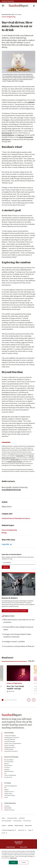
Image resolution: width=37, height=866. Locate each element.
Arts (5, 788)
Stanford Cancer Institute (14, 462)
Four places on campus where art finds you (18, 646)
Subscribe (10, 825)
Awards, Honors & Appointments (12, 743)
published (31, 102)
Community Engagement (10, 786)
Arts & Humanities (8, 762)
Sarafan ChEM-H (15, 460)
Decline (24, 862)
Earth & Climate (8, 765)
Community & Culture (9, 795)
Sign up (6, 567)
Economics (7, 767)
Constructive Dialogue (10, 736)
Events (6, 797)
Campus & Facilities (9, 745)
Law (5, 773)
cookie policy (13, 858)
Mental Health (7, 808)
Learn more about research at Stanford (14, 611)
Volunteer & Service (9, 810)
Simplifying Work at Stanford (11, 738)
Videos (3, 818)
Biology (4, 533)
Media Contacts (19, 825)
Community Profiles (12, 818)
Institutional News (8, 749)
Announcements (17, 821)
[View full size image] (18, 62)
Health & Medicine (9, 771)
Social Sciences (8, 777)
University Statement (9, 739)
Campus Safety (8, 793)
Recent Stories (27, 821)
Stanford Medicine (8, 135)
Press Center (28, 825)
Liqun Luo (20, 135)
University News (9, 733)
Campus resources (9, 791)
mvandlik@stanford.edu (11, 489)
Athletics (6, 790)
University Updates (7, 821)
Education (6, 769)
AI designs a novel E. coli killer (14, 641)
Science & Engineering (8, 17)
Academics (7, 806)
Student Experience (10, 803)
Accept (13, 862)
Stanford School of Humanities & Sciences (16, 518)
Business (6, 764)
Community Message (9, 741)
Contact (4, 825)
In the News (22, 818)
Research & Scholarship (11, 757)
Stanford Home (10, 847)
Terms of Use (23, 847)
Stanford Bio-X (20, 456)
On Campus (7, 783)
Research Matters (9, 760)
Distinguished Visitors (9, 747)
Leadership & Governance (11, 751)
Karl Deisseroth (7, 133)
